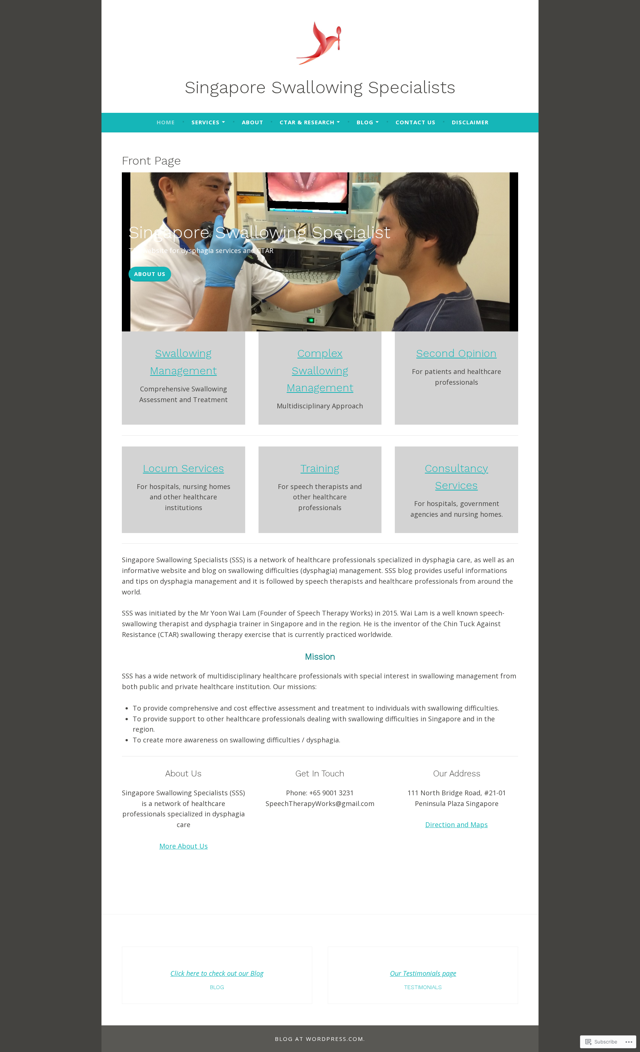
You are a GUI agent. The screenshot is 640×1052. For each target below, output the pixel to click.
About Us (150, 273)
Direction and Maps (456, 824)
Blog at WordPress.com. (320, 1038)
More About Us (183, 846)
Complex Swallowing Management (320, 370)
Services (205, 122)
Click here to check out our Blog (216, 973)
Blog (365, 122)
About (252, 122)
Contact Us (416, 122)
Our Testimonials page (423, 973)
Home (166, 122)
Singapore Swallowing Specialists (320, 87)
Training (319, 468)
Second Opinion (456, 353)
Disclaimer (470, 122)
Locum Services (183, 468)
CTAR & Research (307, 122)
